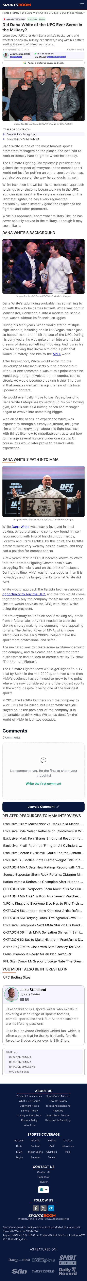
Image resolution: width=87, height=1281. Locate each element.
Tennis (51, 1157)
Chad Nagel (40, 57)
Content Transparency (29, 1096)
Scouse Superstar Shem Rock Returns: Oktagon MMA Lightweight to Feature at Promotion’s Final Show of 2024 (44, 874)
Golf (51, 1146)
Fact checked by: (45, 53)
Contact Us (43, 1172)
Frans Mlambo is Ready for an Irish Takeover (37, 954)
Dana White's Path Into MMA (23, 139)
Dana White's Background (21, 134)
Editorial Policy (29, 1110)
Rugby (19, 1157)
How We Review (58, 1100)
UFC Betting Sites (16, 977)
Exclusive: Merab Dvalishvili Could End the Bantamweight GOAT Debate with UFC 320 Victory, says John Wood (44, 853)
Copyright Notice (29, 1105)
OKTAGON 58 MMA (20, 1061)
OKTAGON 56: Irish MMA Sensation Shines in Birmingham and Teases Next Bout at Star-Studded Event (44, 932)
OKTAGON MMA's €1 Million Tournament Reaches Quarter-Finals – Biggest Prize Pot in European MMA (44, 896)
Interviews (68, 1146)
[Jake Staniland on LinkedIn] (26, 54)
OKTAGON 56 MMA (20, 1057)
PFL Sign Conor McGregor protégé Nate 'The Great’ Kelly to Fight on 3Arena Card (44, 961)
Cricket (68, 1140)
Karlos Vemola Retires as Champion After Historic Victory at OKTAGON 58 (44, 882)
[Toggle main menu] (82, 5)
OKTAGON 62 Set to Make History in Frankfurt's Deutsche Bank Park (44, 940)
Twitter (44, 1181)
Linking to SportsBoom (29, 1115)
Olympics (51, 1151)
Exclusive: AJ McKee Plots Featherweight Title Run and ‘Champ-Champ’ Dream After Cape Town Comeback (44, 860)
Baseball (19, 1140)
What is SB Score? (29, 1100)
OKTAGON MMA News (22, 1066)
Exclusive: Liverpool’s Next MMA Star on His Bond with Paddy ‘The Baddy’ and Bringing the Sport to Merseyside (44, 925)
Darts (19, 1146)
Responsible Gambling (57, 1120)
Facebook (43, 1176)
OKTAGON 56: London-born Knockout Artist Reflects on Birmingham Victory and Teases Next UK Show (44, 911)
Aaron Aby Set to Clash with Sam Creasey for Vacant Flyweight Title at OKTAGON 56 (44, 947)
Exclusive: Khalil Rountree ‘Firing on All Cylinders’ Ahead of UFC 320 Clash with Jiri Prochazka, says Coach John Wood (44, 846)
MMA (16, 12)
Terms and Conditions (58, 1105)
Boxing (51, 1140)
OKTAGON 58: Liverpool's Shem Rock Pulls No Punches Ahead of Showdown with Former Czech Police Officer (44, 889)
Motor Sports (35, 1151)
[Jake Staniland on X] (29, 54)
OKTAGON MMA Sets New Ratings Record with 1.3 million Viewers (44, 867)
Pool (67, 1151)
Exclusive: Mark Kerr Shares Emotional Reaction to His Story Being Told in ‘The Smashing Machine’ (44, 838)
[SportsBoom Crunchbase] (51, 1208)
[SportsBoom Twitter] (43, 1208)
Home (5, 12)
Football (35, 1146)
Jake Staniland (17, 54)
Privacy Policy (29, 1120)
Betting (35, 1140)
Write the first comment (43, 784)
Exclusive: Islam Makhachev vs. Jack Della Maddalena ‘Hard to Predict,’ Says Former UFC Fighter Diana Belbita (44, 824)
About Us (29, 1125)
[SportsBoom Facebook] (36, 1208)
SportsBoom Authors (57, 1096)
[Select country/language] (43, 1189)
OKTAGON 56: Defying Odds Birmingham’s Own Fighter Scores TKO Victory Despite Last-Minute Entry (44, 918)
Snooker (35, 1157)
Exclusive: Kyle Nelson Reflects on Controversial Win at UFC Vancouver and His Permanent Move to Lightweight (44, 831)
